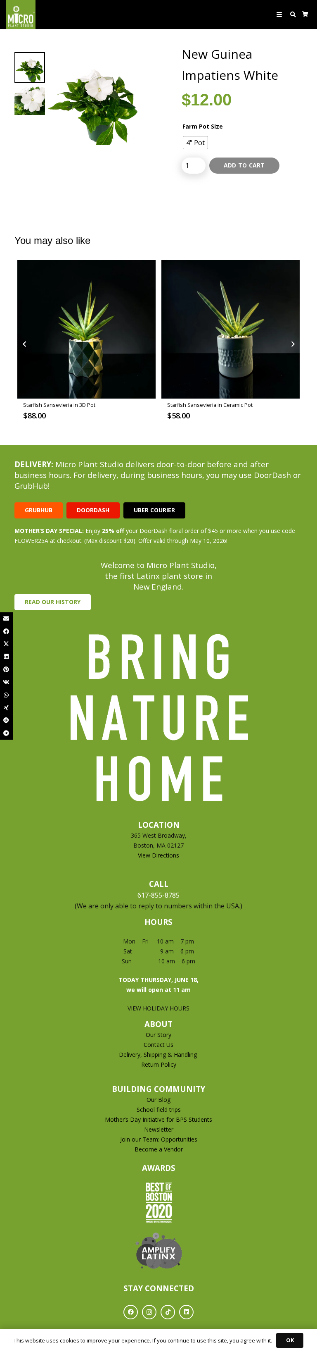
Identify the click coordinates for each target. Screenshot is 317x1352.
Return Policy (158, 1064)
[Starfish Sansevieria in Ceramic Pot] (230, 329)
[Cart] (305, 14)
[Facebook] (130, 1312)
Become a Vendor (159, 1149)
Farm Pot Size (202, 126)
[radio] (195, 142)
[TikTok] (168, 1312)
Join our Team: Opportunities (158, 1139)
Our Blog (158, 1100)
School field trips (159, 1109)
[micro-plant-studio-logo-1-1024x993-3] (20, 14)
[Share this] (6, 631)
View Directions (158, 855)
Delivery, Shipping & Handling (159, 1054)
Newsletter (158, 1129)
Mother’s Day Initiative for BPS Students (158, 1119)
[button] (279, 14)
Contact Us (158, 1045)
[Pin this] (6, 669)
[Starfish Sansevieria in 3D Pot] (86, 329)
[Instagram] (149, 1312)
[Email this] (6, 618)
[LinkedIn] (186, 1312)
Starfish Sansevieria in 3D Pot (59, 404)
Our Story (158, 1035)
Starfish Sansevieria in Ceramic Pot (210, 404)
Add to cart (244, 165)
